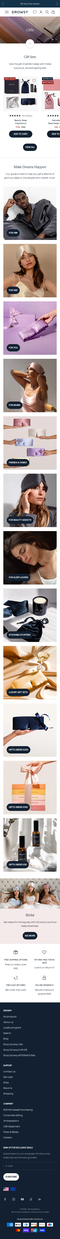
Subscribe (11, 1177)
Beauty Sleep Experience (20, 122)
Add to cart (23, 134)
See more (30, 935)
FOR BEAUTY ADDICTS (20, 520)
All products (9, 1016)
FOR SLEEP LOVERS (18, 577)
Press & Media (10, 1132)
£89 (56, 127)
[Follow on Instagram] (13, 1199)
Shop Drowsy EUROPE (15, 1050)
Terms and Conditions (20, 1212)
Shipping (8, 1093)
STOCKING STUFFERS (19, 635)
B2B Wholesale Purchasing (18, 1109)
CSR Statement (11, 1126)
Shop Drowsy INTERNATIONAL (19, 1055)
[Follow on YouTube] (22, 1199)
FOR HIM (13, 233)
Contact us (9, 1071)
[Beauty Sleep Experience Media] (20, 94)
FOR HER (13, 290)
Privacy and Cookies (40, 1212)
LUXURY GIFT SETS (18, 692)
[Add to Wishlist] (34, 81)
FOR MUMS (14, 405)
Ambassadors (11, 1120)
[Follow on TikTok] (31, 1199)
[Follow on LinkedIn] (39, 1199)
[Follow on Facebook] (5, 1199)
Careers (7, 1137)
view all (30, 147)
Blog (5, 1038)
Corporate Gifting (13, 1115)
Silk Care (8, 1077)
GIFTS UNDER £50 (18, 864)
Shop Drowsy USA (13, 1044)
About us (8, 1022)
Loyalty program (12, 1027)
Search (7, 1033)
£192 (23, 127)
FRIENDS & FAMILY (18, 462)
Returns (7, 1088)
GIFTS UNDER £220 (18, 749)
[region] (30, 30)
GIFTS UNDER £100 (18, 807)
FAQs (6, 1082)
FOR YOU (13, 347)
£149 (18, 127)
